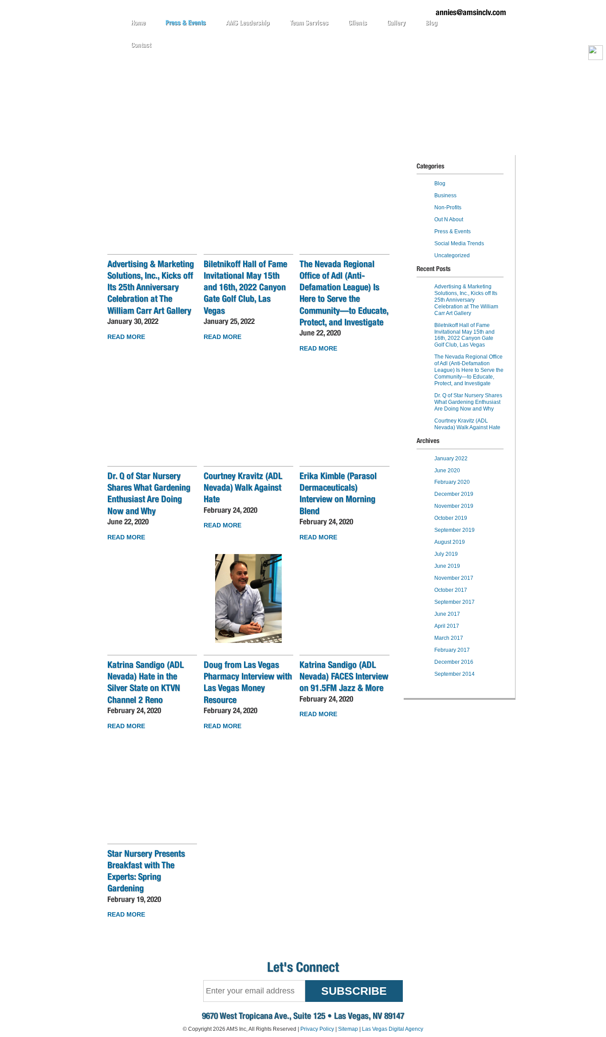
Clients (357, 22)
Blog (431, 22)
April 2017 (446, 626)
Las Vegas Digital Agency (392, 1029)
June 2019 (447, 566)
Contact (141, 44)
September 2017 (454, 602)
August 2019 (449, 542)
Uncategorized (452, 255)
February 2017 (452, 650)
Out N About (448, 219)
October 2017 (450, 590)
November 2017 (453, 578)
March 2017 (448, 638)
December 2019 (453, 494)
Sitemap (348, 1029)
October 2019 (450, 518)
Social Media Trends (459, 243)
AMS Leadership (248, 22)
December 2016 (453, 662)
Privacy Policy (317, 1029)
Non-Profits (447, 207)
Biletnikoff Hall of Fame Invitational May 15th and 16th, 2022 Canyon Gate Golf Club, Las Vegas (245, 287)
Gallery (396, 22)
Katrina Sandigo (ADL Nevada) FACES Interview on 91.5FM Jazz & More (343, 676)
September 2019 (454, 530)
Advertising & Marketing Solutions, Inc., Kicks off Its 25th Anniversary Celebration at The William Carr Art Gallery (150, 287)
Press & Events (185, 22)
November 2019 (453, 506)
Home (138, 22)
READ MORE (126, 336)
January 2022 (451, 458)
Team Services (309, 22)
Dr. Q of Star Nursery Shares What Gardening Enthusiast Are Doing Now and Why (468, 402)
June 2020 (447, 470)
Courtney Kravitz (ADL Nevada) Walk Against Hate (243, 487)
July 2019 (446, 554)
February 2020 (452, 482)
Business (445, 195)
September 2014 (454, 674)
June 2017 (447, 614)
